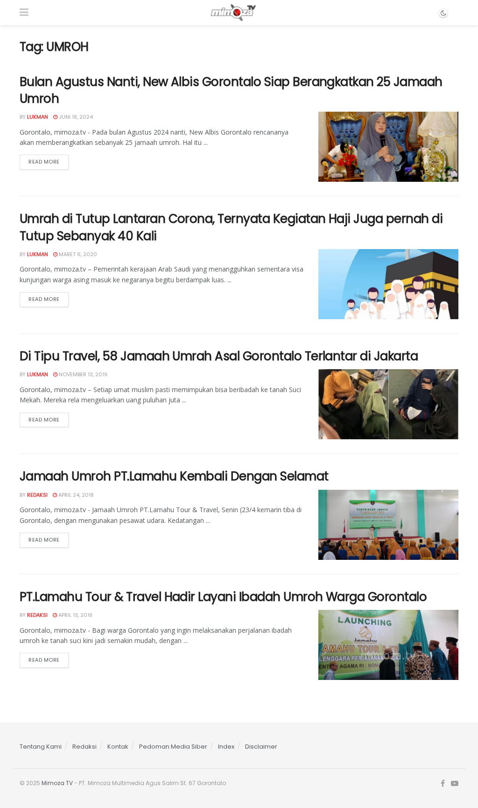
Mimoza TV (57, 783)
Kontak (117, 746)
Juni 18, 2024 (75, 117)
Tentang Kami (41, 746)
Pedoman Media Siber (173, 746)
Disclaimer (261, 746)
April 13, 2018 (74, 615)
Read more (44, 161)
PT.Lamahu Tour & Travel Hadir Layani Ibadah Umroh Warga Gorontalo (223, 596)
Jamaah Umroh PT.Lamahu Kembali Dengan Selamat (174, 476)
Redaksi (37, 495)
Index (226, 746)
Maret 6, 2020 (77, 254)
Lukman (37, 117)
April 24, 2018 (75, 495)
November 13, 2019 (82, 374)
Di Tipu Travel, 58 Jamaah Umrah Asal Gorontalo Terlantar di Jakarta (219, 356)
